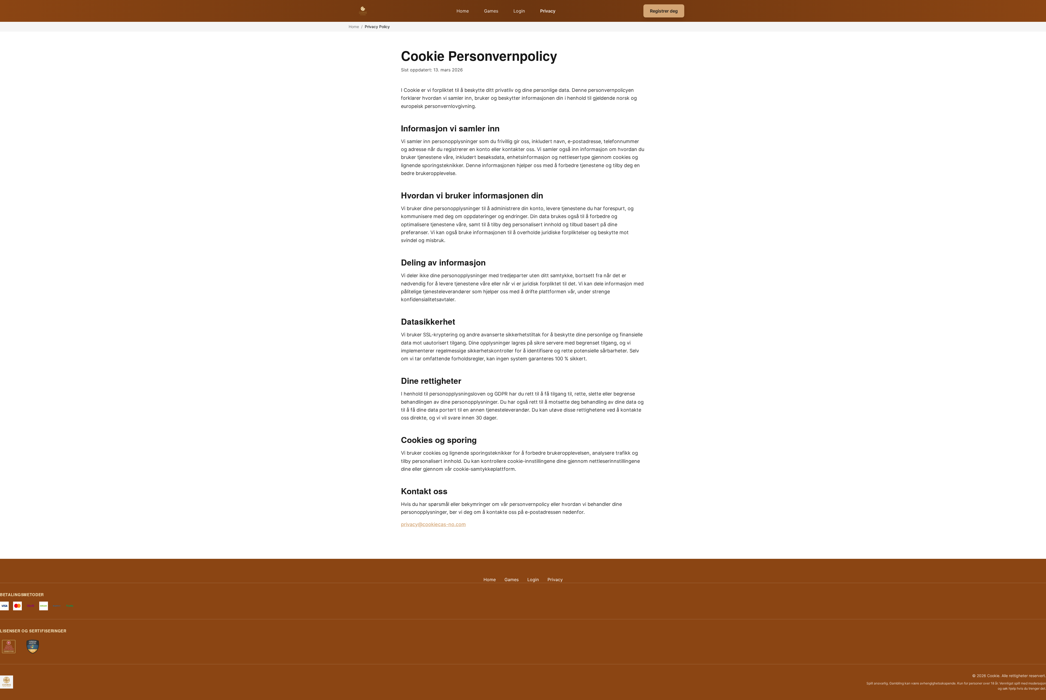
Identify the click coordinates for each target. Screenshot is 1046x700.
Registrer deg (664, 11)
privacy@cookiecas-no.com (433, 524)
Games (491, 11)
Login (519, 11)
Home (463, 11)
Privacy (547, 11)
